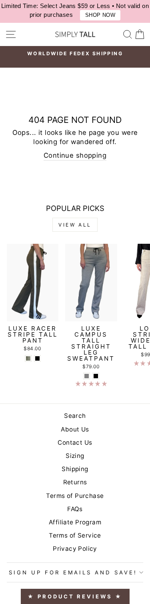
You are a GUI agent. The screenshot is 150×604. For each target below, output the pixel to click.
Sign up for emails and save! (73, 572)
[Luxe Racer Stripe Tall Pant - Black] (37, 358)
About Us (75, 429)
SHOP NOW (100, 15)
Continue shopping (75, 155)
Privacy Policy (75, 548)
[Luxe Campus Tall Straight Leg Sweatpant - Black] (96, 376)
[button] (91, 384)
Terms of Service (75, 535)
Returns (75, 482)
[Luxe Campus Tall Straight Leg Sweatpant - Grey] (87, 376)
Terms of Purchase (75, 496)
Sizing (75, 456)
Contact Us (75, 442)
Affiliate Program (75, 522)
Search (75, 415)
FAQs (75, 509)
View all (75, 225)
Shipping (75, 469)
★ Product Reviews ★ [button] (75, 596)
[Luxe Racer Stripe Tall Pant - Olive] (28, 358)
